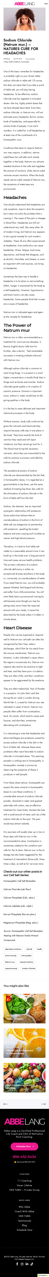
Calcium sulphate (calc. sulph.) (18, 906)
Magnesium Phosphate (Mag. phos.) (21, 922)
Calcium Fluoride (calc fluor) (17, 889)
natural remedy (11, 968)
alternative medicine (13, 949)
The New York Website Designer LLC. (30, 1257)
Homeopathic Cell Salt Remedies (20, 881)
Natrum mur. (10, 962)
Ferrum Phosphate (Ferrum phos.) (20, 914)
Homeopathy (25, 62)
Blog (6, 62)
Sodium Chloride (28, 968)
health (39, 949)
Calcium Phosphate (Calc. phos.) (19, 897)
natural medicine (26, 962)
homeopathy (26, 956)
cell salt (29, 949)
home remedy (10, 956)
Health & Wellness (14, 62)
